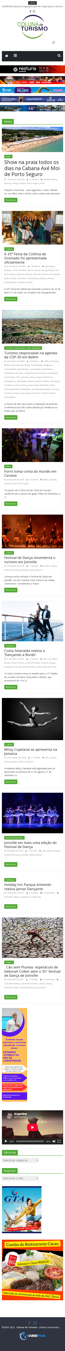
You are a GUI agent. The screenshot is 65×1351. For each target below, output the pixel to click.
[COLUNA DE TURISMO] (6, 56)
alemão (7, 270)
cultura (30, 270)
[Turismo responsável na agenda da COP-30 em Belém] (32, 312)
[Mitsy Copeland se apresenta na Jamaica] (32, 700)
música (22, 183)
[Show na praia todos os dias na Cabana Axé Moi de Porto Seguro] (32, 128)
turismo (29, 282)
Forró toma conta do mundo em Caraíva (30, 473)
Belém (7, 365)
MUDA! (31, 381)
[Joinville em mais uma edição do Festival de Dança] (32, 794)
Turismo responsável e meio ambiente (23, 348)
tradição (20, 282)
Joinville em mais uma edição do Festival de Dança (30, 844)
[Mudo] (54, 1141)
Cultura (9, 249)
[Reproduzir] (6, 1141)
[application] (32, 1127)
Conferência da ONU (13, 373)
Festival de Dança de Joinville (33, 987)
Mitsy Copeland (26, 761)
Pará (24, 385)
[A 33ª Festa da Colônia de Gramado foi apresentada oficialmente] (32, 213)
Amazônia (54, 361)
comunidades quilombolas (16, 369)
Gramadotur (32, 278)
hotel (34, 897)
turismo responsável (21, 393)
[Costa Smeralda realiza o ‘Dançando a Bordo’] (32, 603)
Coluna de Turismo (29, 983)
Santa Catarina (35, 570)
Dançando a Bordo (12, 667)
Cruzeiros (10, 645)
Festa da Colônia (24, 274)
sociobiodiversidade (41, 389)
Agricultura (50, 266)
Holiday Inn (25, 897)
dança (15, 183)
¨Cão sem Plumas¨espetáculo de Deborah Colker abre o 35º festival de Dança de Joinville (32, 971)
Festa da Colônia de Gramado (46, 274)
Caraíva (52, 479)
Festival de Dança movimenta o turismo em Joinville (29, 559)
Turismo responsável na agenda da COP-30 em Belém (30, 354)
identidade (22, 381)
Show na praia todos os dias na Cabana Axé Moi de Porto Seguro (32, 168)
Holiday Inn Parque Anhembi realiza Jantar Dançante (27, 886)
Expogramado (47, 270)
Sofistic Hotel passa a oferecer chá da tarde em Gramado (31, 6)
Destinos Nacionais (14, 837)
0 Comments (49, 893)
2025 (46, 361)
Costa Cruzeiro (17, 662)
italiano (42, 278)
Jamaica (14, 761)
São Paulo (51, 667)
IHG (39, 897)
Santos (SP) (41, 667)
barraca (7, 183)
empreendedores (44, 377)
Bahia (8, 156)
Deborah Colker (11, 987)
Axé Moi (46, 179)
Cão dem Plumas (11, 983)
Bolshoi (46, 566)
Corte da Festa (18, 270)
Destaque (10, 880)
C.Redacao (36, 266)
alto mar (47, 659)
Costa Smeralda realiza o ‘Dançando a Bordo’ (24, 652)
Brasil (27, 365)
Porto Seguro (33, 183)
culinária (24, 377)
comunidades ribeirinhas (41, 369)
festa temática (29, 667)
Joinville (24, 570)
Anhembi (8, 897)
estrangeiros (10, 381)
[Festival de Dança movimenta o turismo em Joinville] (32, 516)
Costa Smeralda (32, 662)
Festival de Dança (12, 570)
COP (18, 377)
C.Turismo (34, 179)
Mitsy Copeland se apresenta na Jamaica (30, 751)
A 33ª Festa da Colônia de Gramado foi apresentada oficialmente (25, 258)
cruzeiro (44, 662)
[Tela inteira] (59, 1141)
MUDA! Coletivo (42, 381)
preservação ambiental (37, 385)
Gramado (21, 278)
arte (47, 757)
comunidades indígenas (41, 365)
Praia (42, 183)
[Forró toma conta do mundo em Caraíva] (32, 430)
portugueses (10, 282)
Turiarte (55, 389)
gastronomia (10, 278)
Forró (13, 483)
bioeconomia (17, 365)
